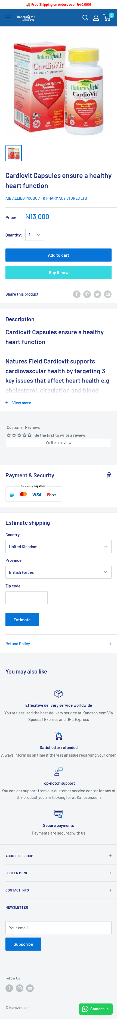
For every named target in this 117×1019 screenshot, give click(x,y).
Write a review (59, 442)
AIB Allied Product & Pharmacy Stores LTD (46, 198)
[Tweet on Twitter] (97, 294)
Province (13, 560)
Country (12, 534)
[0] (107, 17)
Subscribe (23, 944)
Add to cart (58, 254)
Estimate (22, 619)
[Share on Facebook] (77, 294)
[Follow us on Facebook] (9, 988)
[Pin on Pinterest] (87, 294)
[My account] (96, 18)
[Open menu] (8, 18)
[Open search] (85, 18)
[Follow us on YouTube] (30, 988)
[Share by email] (108, 294)
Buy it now (59, 272)
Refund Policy (17, 643)
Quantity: (13, 234)
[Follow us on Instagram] (19, 988)
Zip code (12, 585)
